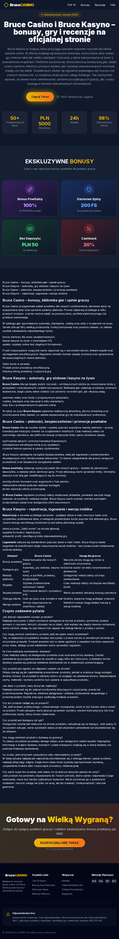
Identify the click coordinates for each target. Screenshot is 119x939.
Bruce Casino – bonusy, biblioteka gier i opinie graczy (33, 282)
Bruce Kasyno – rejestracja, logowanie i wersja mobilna (34, 293)
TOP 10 (71, 5)
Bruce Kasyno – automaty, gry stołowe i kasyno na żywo (36, 286)
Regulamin (67, 893)
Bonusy (85, 5)
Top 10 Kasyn (39, 880)
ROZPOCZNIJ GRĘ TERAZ (59, 843)
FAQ (112, 5)
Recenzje (100, 5)
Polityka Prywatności (72, 889)
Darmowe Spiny (40, 889)
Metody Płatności (41, 893)
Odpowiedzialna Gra (72, 885)
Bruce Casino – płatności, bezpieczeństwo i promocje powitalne (39, 289)
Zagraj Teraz (40, 96)
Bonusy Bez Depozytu (43, 885)
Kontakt (66, 880)
